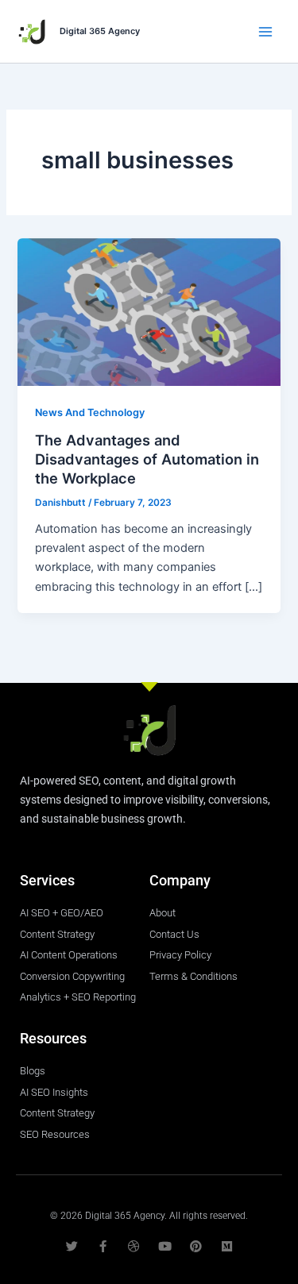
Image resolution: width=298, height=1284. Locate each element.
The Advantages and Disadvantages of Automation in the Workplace (147, 458)
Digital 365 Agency (100, 31)
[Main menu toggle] (265, 31)
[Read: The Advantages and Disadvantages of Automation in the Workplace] (148, 311)
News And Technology (90, 412)
